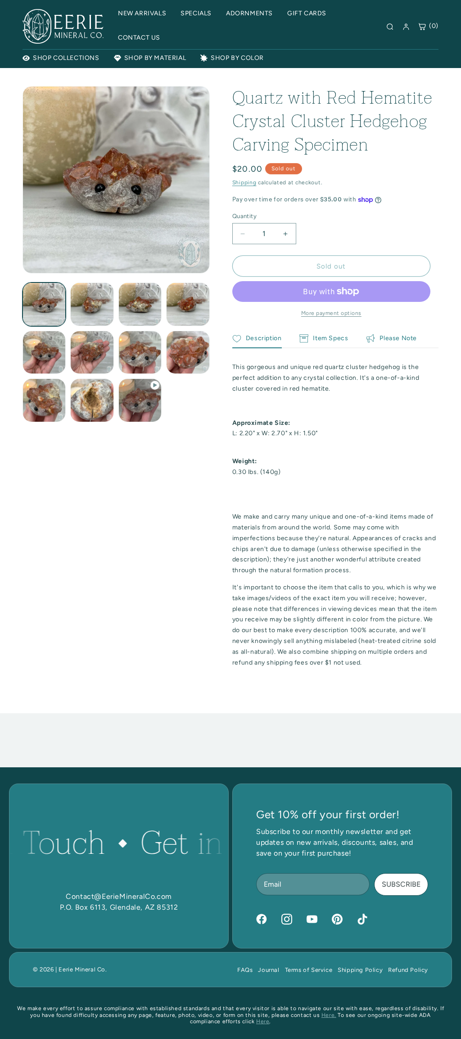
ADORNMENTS (249, 13)
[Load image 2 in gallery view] (91, 304)
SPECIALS (196, 13)
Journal (268, 969)
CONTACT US (139, 37)
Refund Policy (408, 969)
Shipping (244, 182)
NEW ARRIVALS (142, 13)
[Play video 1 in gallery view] (140, 400)
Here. (328, 1015)
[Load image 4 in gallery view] (187, 304)
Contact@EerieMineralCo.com (119, 896)
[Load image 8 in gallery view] (187, 352)
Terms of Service (309, 969)
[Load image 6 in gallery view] (91, 352)
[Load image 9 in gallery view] (44, 400)
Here (262, 1021)
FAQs (245, 969)
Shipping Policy (360, 969)
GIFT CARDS (306, 13)
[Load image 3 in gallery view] (140, 304)
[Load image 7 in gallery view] (140, 352)
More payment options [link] (331, 313)
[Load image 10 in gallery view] (91, 400)
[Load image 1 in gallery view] (44, 304)
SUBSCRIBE (401, 884)
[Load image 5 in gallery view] (44, 352)
